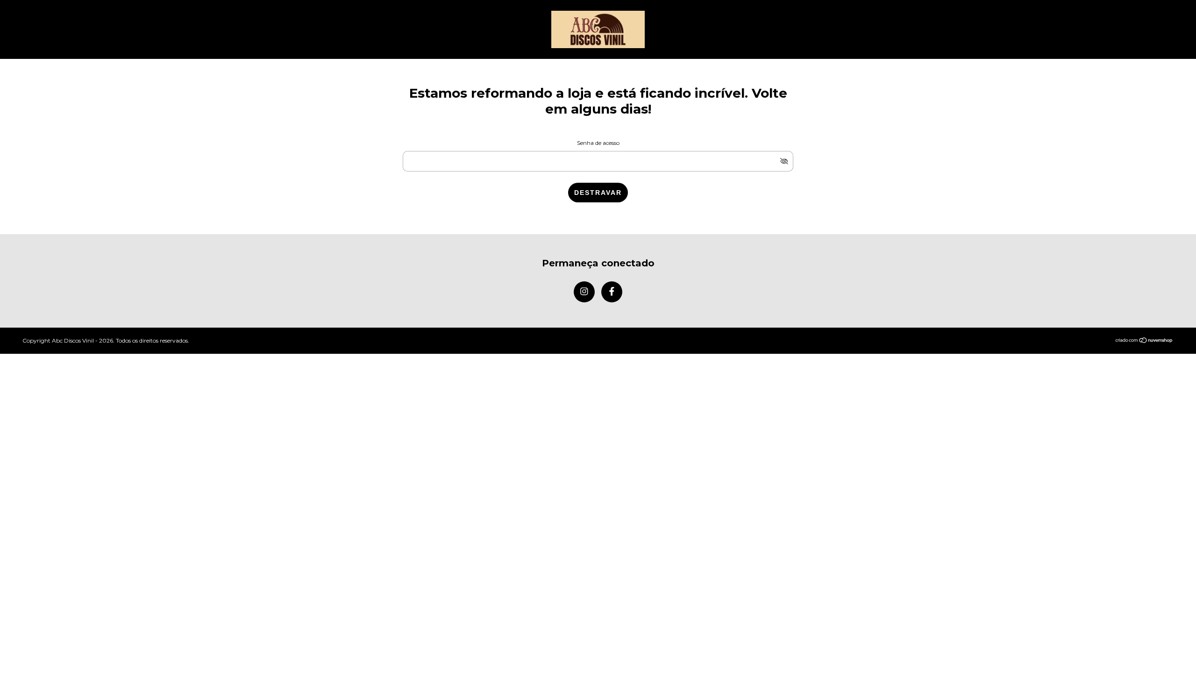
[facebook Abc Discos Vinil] (611, 291)
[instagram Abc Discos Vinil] (584, 291)
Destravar (598, 192)
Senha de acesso (598, 142)
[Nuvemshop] (1144, 340)
